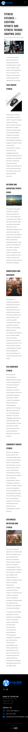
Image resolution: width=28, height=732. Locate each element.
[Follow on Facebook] (4, 689)
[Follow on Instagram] (7, 689)
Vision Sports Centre (11, 37)
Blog (5, 39)
